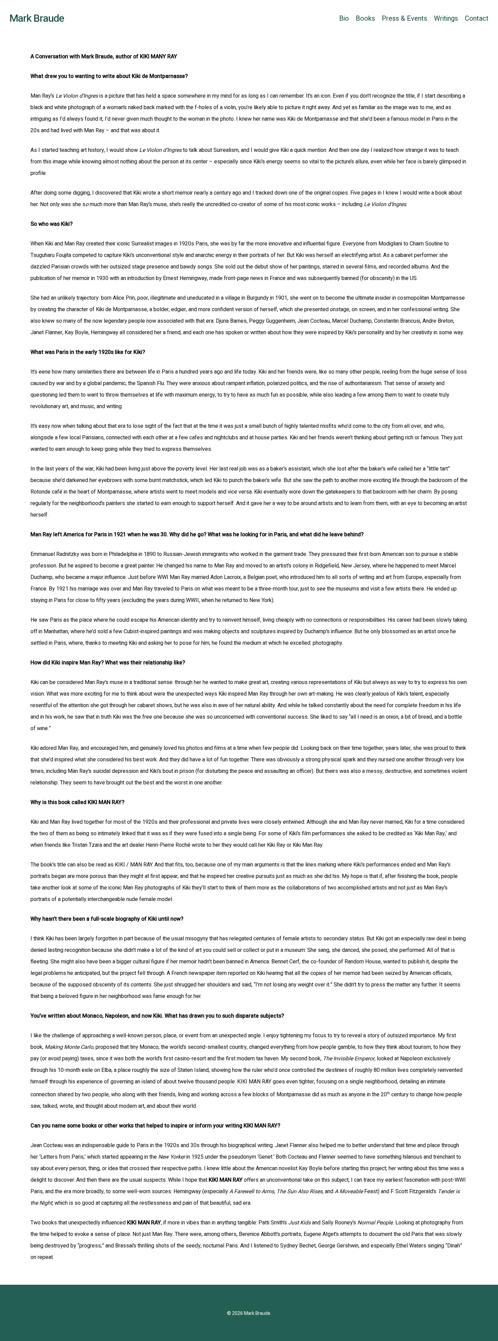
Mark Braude (36, 19)
